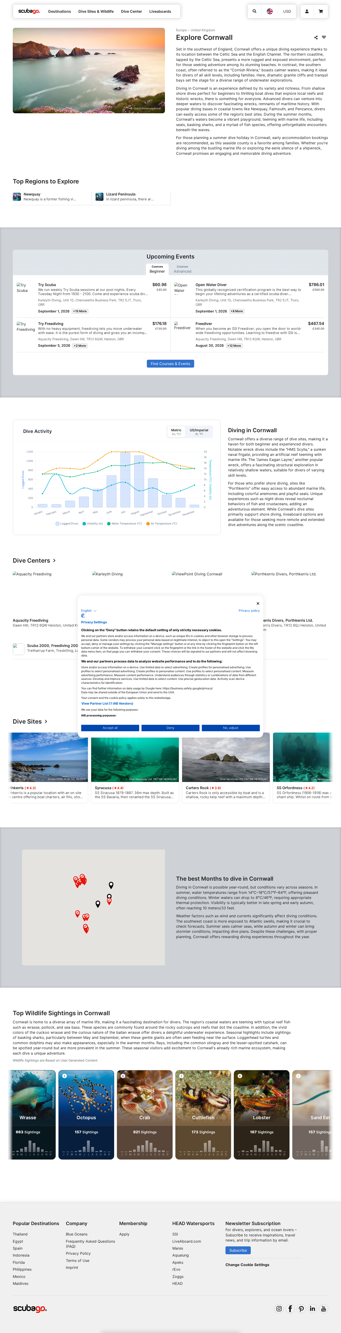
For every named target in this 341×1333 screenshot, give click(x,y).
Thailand (20, 1234)
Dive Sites (27, 721)
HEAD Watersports (193, 1223)
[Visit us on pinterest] (301, 1308)
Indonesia (21, 1255)
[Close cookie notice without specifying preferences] (258, 603)
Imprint (72, 1267)
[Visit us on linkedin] (312, 1308)
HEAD (177, 1283)
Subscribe (238, 1250)
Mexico (19, 1276)
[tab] (157, 269)
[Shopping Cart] (321, 11)
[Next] (325, 603)
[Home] (29, 11)
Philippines (22, 1269)
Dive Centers (31, 560)
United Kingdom (203, 30)
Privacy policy (249, 610)
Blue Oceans (76, 1234)
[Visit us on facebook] (290, 1308)
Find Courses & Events (170, 363)
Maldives (20, 1283)
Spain (18, 1248)
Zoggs (177, 1276)
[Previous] (19, 603)
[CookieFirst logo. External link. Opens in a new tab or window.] (83, 616)
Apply (124, 1234)
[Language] (269, 11)
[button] (98, 904)
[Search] (254, 11)
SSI (175, 1234)
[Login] (307, 11)
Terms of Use (77, 1260)
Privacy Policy (78, 1253)
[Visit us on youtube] (323, 1308)
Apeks (177, 1262)
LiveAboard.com (186, 1241)
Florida (19, 1262)
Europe (181, 30)
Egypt (18, 1241)
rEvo (176, 1269)
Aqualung (180, 1255)
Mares (177, 1248)
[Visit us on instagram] (279, 1308)
